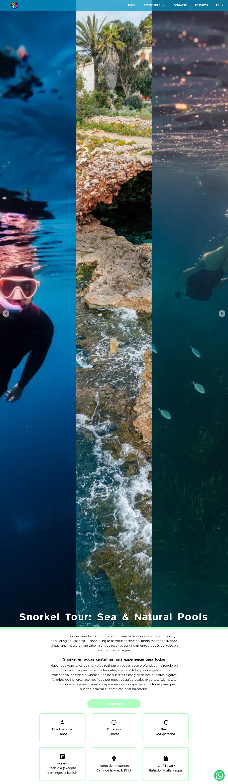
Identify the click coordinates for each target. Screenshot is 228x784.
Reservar (114, 704)
